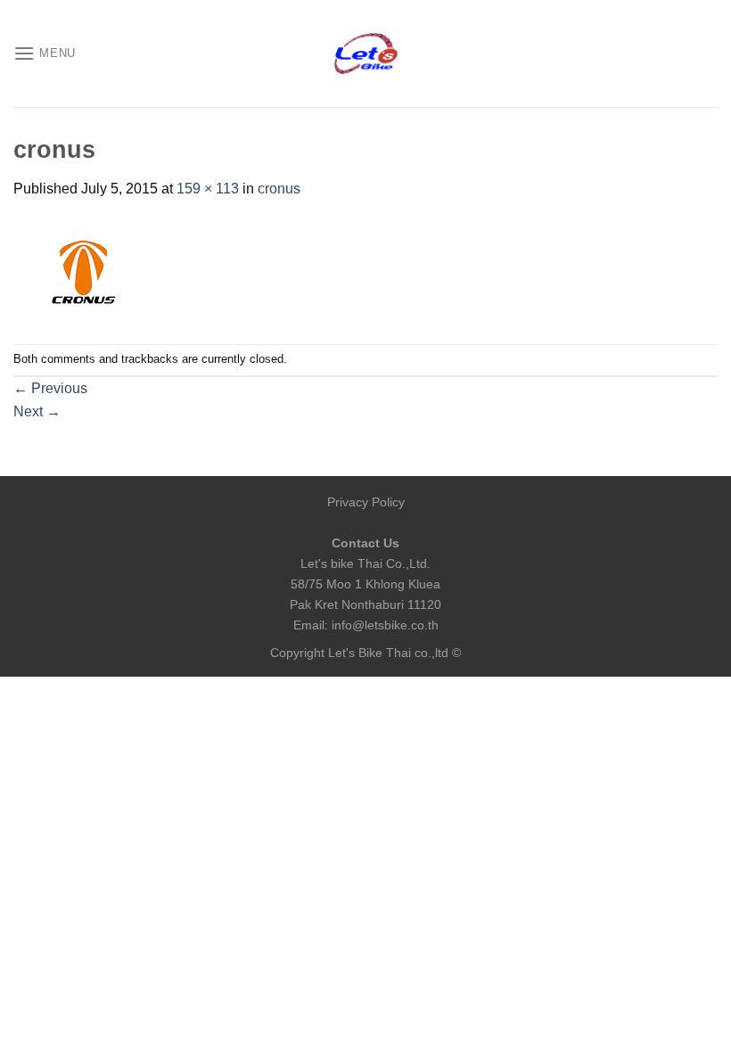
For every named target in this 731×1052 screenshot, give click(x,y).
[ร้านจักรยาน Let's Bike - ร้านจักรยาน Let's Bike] (365, 54)
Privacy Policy (366, 502)
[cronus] (84, 270)
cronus (279, 188)
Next (37, 411)
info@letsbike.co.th (385, 625)
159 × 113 (208, 188)
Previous (50, 388)
